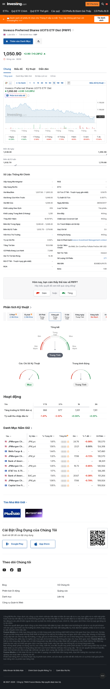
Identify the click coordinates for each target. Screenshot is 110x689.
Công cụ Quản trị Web (12, 602)
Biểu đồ (18, 69)
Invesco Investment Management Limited (89, 240)
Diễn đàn (44, 69)
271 (105, 258)
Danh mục (7, 596)
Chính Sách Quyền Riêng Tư (39, 670)
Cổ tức (53, 76)
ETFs (5, 11)
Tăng (70, 293)
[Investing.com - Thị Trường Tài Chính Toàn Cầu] (16, 4)
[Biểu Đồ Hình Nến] (6, 83)
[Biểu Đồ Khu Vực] (10, 83)
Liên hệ (60, 596)
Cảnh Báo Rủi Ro (63, 670)
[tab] (14, 316)
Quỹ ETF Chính (19, 11)
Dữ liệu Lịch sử (41, 76)
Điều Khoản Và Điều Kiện (13, 670)
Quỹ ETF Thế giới (39, 11)
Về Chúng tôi (63, 585)
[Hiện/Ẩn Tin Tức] (68, 83)
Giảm (44, 293)
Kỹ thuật (30, 69)
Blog (4, 585)
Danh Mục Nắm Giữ (24, 76)
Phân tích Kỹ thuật (16, 307)
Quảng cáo (62, 591)
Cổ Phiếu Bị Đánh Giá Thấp (77, 11)
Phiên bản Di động (11, 591)
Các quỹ (55, 11)
